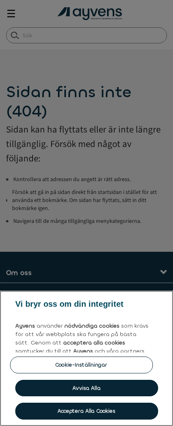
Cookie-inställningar (81, 364)
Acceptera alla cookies (87, 411)
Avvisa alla (86, 388)
